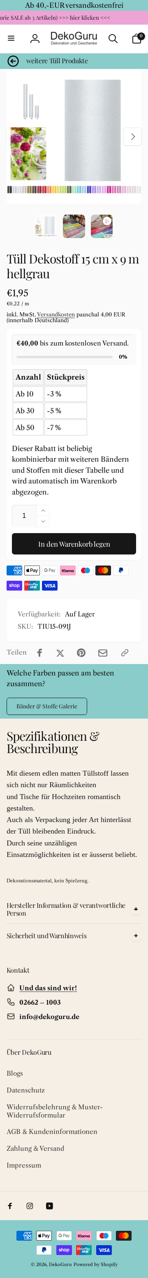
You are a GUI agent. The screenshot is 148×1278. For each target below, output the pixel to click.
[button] (11, 38)
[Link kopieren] (124, 652)
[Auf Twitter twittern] (60, 652)
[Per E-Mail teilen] (102, 653)
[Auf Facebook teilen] (39, 652)
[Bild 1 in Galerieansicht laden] (46, 226)
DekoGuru (60, 1264)
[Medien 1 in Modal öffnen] (74, 136)
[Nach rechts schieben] (132, 137)
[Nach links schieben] (16, 137)
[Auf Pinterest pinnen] (81, 652)
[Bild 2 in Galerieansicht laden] (74, 226)
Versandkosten (56, 314)
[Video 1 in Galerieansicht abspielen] (102, 226)
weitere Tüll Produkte (57, 61)
